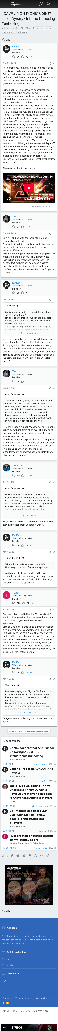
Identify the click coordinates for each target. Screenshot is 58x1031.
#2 (54, 233)
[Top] (3, 1003)
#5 (54, 482)
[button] (5, 4)
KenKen (7, 28)
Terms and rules (23, 998)
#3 (54, 299)
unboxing (22, 32)
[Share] (50, 63)
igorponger (41, 764)
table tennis (9, 32)
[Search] (48, 4)
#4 (54, 388)
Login (4, 980)
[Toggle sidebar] (54, 4)
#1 (54, 63)
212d (50, 848)
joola (48, 28)
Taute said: (10, 685)
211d (51, 781)
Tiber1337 (17, 465)
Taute (15, 592)
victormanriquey (40, 806)
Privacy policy (40, 998)
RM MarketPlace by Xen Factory (25, 1011)
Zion (14, 216)
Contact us (7, 965)
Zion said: (10, 305)
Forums (5, 959)
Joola (12, 801)
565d (50, 831)
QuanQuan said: (13, 394)
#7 (54, 610)
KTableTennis (40, 848)
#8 (54, 679)
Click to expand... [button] (29, 333)
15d (51, 806)
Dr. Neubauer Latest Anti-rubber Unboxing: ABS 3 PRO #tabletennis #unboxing (32, 752)
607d (50, 764)
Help (51, 998)
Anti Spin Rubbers (19, 759)
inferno (39, 28)
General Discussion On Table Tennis (28, 843)
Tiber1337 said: (12, 558)
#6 (54, 552)
